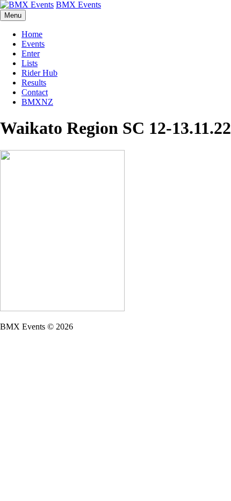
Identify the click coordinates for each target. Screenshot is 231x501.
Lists (29, 63)
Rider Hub (39, 72)
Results (33, 82)
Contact (34, 92)
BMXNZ (37, 101)
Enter (30, 53)
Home (31, 34)
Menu (12, 15)
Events (33, 43)
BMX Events (78, 4)
